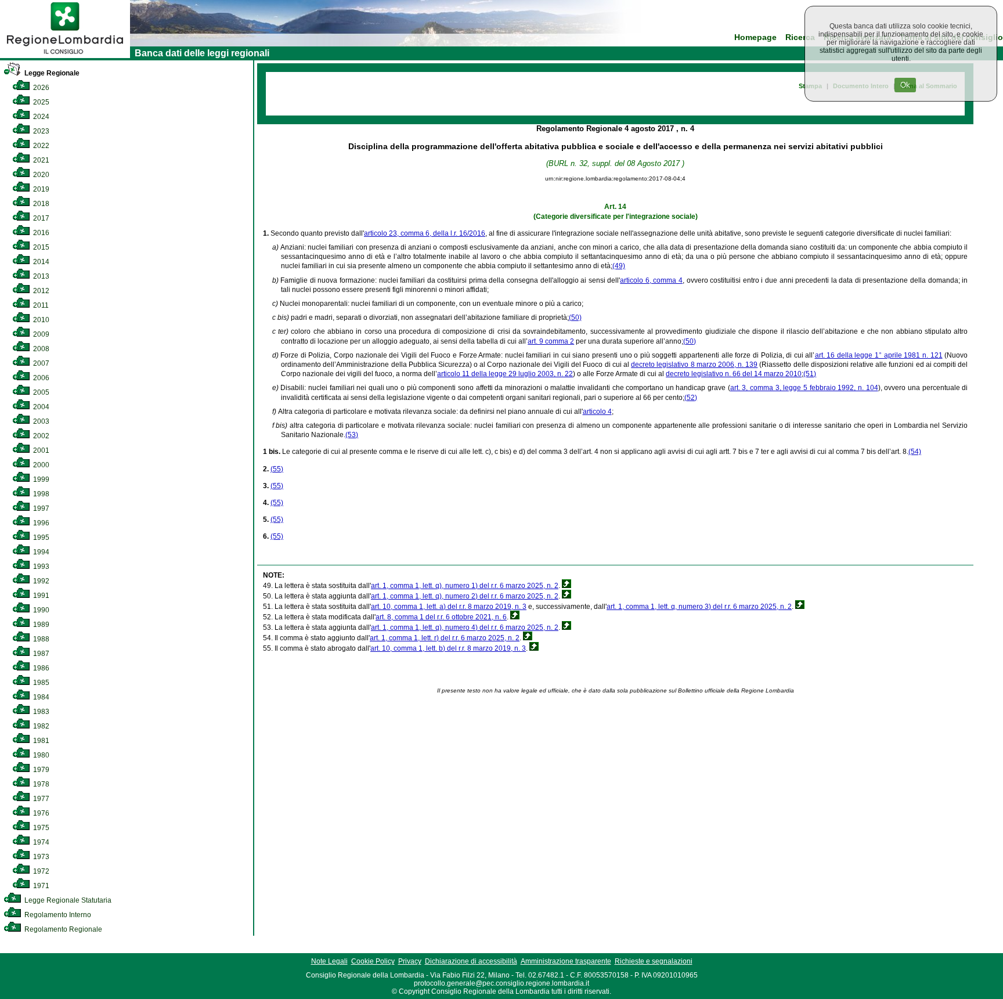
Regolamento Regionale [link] (62, 929)
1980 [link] (40, 755)
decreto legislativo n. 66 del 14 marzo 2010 (734, 374)
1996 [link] (40, 523)
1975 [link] (40, 828)
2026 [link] (40, 88)
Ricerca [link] (800, 37)
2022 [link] (40, 146)
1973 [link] (40, 857)
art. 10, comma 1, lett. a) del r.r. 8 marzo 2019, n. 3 (448, 607)
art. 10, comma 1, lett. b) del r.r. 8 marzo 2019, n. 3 (448, 648)
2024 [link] (40, 117)
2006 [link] (40, 378)
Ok (905, 85)
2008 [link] (40, 349)
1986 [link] (40, 668)
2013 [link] (40, 276)
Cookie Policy (373, 961)
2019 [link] (40, 189)
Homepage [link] (755, 37)
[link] (65, 56)
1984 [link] (40, 697)
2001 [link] (40, 450)
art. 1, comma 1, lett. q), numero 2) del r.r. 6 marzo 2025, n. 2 (464, 596)
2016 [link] (40, 233)
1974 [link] (40, 842)
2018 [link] (40, 204)
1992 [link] (40, 581)
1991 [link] (40, 596)
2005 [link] (40, 392)
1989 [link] (40, 625)
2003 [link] (40, 421)
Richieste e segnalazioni (653, 961)
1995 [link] (40, 537)
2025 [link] (40, 102)
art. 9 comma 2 (551, 341)
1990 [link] (40, 610)
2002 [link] (40, 436)
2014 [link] (40, 262)
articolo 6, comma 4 (651, 280)
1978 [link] (40, 784)
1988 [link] (40, 639)
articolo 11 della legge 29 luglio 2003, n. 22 (505, 374)
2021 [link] (40, 160)
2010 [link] (40, 320)
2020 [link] (40, 175)
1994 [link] (40, 552)
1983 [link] (40, 712)
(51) (809, 374)
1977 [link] (40, 799)
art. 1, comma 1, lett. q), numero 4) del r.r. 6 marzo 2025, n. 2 (464, 627)
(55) (276, 469)
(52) (690, 398)
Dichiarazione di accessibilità (471, 961)
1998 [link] (40, 494)
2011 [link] (40, 305)
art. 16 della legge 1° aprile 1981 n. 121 (879, 355)
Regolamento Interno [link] (57, 915)
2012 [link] (40, 291)
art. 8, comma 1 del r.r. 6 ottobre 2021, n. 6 (441, 617)
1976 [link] (40, 813)
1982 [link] (40, 726)
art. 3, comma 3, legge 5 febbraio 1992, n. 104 (804, 388)
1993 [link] (40, 566)
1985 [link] (40, 683)
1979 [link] (40, 770)
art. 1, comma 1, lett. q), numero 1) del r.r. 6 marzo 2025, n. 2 (464, 586)
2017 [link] (40, 218)
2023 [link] (40, 131)
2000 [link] (40, 465)
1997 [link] (40, 508)
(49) (618, 266)
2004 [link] (40, 407)
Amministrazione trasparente (566, 961)
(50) (575, 317)
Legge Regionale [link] (51, 73)
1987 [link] (40, 654)
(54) (914, 452)
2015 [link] (40, 247)
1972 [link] (40, 871)
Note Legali (329, 961)
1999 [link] (40, 479)
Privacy (409, 961)
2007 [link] (40, 363)
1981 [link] (40, 741)
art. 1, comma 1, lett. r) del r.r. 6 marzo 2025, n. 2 (444, 638)
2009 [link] (40, 334)
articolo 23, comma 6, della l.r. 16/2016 (424, 233)
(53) (351, 435)
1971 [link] (40, 886)
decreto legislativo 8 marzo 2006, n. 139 (694, 364)
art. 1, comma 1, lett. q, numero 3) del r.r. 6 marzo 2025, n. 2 (699, 607)
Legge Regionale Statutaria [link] (67, 900)
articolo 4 (597, 411)
